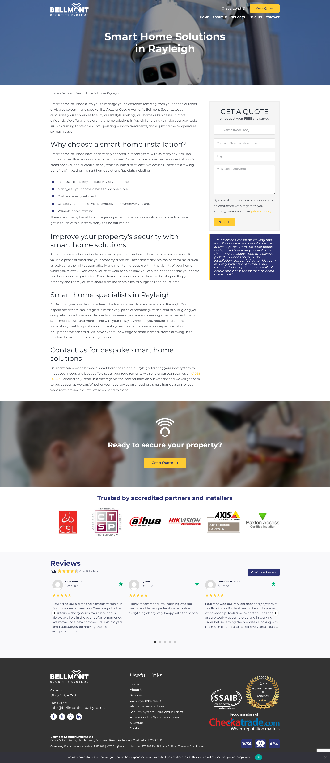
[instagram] (70, 716)
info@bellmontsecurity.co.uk (77, 707)
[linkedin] (79, 716)
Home (54, 93)
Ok (258, 757)
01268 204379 (233, 8)
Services (67, 93)
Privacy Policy (166, 746)
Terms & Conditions (191, 746)
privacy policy (261, 211)
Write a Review (265, 572)
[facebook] (53, 716)
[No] (325, 757)
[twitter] (62, 716)
